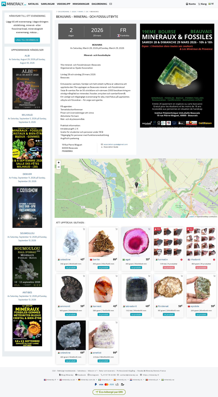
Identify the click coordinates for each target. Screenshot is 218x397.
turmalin (162, 259)
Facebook (81, 375)
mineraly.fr (51, 380)
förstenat (162, 306)
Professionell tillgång (126, 371)
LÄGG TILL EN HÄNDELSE (27, 40)
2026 (74, 11)
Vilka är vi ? (92, 371)
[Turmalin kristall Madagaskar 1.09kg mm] (169, 241)
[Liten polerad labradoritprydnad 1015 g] (136, 288)
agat (127, 259)
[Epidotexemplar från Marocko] (201, 288)
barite (96, 259)
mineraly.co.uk (68, 380)
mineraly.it (106, 380)
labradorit (131, 306)
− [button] (59, 167)
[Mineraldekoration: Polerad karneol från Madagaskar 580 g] (103, 288)
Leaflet (191, 216)
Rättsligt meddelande (66, 371)
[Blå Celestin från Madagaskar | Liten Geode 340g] (71, 241)
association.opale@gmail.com (116, 144)
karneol (96, 306)
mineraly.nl (137, 380)
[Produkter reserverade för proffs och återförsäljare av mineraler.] (181, 259)
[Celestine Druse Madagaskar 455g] (71, 335)
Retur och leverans (107, 371)
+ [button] (59, 162)
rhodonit (195, 259)
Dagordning (63, 11)
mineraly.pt (153, 380)
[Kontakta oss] (110, 4)
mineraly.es (121, 380)
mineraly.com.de (88, 380)
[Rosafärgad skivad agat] (136, 241)
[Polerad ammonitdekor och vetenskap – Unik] (71, 288)
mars (80, 11)
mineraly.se (169, 380)
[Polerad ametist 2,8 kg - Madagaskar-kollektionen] (103, 335)
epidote (194, 306)
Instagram (94, 375)
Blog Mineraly (67, 375)
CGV (53, 371)
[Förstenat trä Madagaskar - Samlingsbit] (169, 288)
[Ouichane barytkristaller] (103, 241)
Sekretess (81, 371)
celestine (65, 259)
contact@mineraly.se (129, 375)
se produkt (71, 267)
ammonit (65, 306)
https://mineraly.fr (151, 375)
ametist (96, 352)
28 (87, 11)
